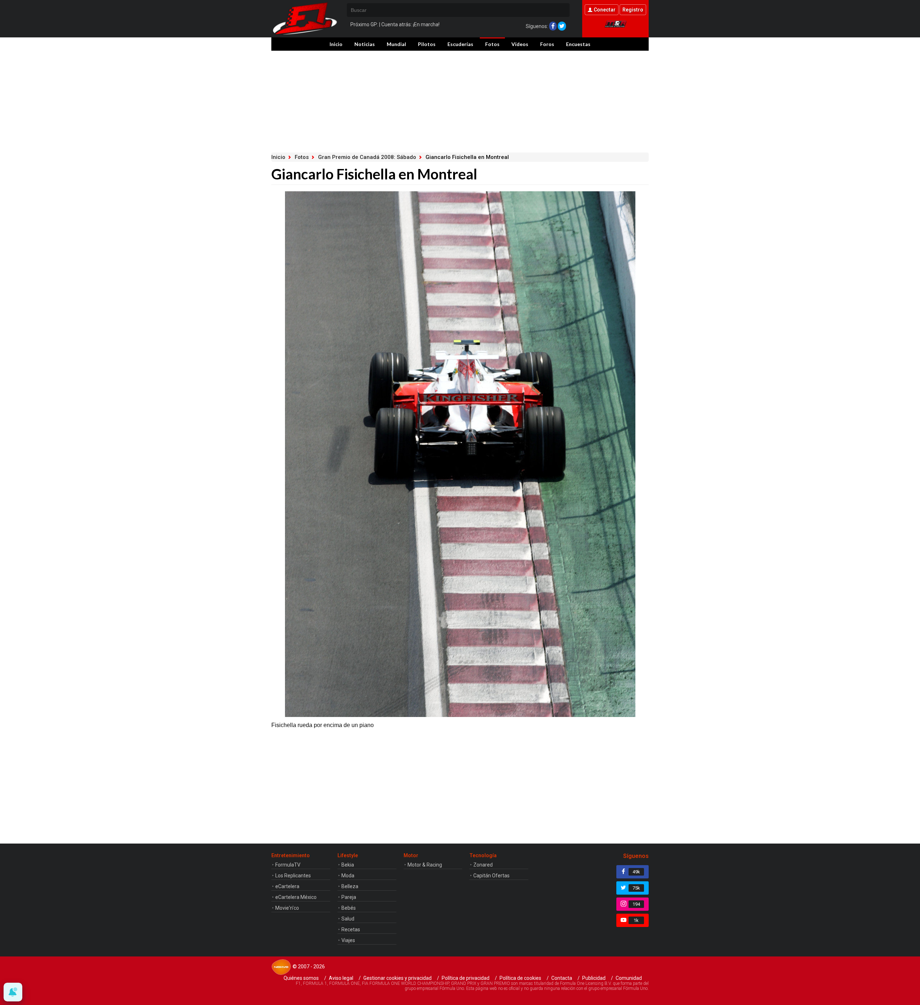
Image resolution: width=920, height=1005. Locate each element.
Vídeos (519, 44)
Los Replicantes (293, 875)
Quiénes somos (301, 978)
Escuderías (460, 44)
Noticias (364, 44)
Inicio (336, 44)
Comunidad (629, 978)
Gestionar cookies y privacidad (397, 978)
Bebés (348, 908)
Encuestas (578, 44)
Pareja (348, 897)
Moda (347, 875)
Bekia (347, 865)
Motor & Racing (425, 865)
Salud (347, 919)
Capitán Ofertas (491, 875)
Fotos (492, 44)
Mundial (396, 44)
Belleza (349, 886)
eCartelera (287, 886)
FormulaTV (287, 865)
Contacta (561, 978)
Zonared (483, 865)
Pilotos (427, 44)
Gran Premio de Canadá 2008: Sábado (367, 157)
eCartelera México (296, 897)
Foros (547, 44)
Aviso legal (341, 978)
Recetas (350, 929)
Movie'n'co (287, 908)
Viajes (348, 940)
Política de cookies (520, 978)
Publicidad (594, 978)
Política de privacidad (465, 978)
